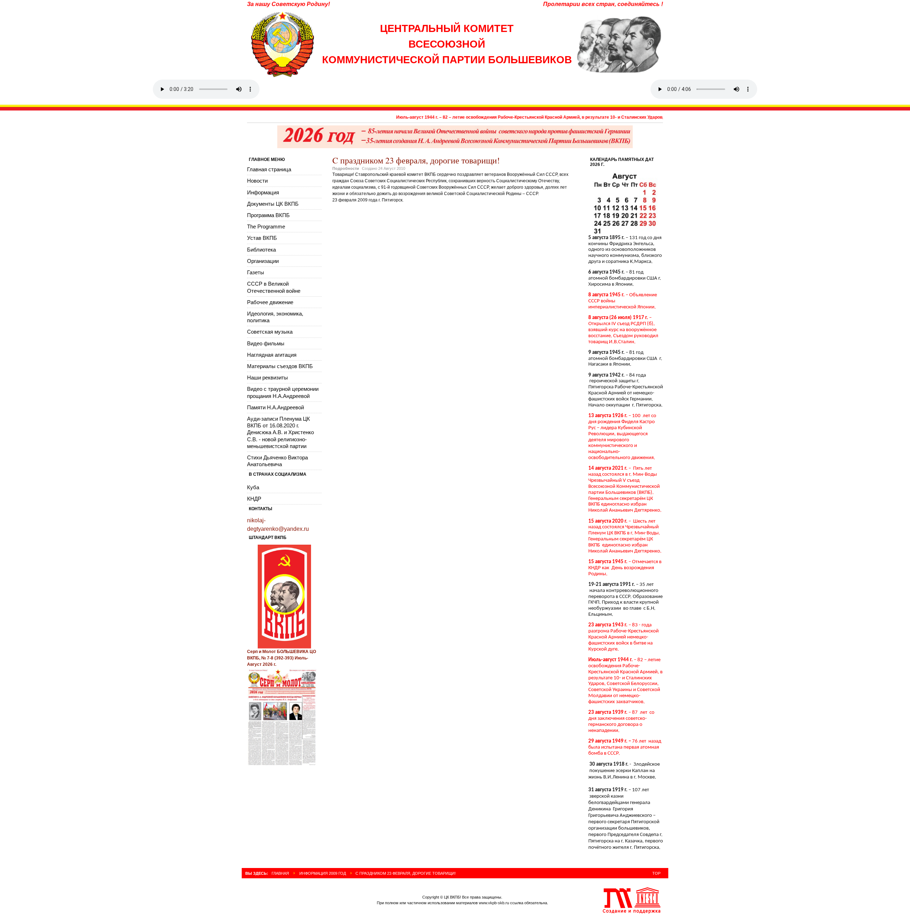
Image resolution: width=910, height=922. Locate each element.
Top (656, 873)
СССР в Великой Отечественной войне (273, 287)
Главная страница (269, 169)
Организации (263, 261)
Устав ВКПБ (262, 238)
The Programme (266, 226)
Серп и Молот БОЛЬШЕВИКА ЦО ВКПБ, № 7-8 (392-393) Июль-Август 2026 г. (281, 658)
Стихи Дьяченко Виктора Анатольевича (277, 460)
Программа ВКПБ (268, 215)
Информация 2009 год (322, 873)
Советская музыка (270, 332)
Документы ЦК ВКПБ (273, 204)
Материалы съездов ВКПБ (280, 366)
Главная (280, 873)
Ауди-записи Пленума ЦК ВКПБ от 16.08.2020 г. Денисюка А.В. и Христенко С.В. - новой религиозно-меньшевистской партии (280, 432)
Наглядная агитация (271, 355)
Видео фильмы (265, 343)
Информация (263, 192)
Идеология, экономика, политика (275, 317)
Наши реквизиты (267, 377)
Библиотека (261, 250)
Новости (257, 181)
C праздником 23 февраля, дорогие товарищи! (416, 160)
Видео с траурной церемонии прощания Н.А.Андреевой (282, 392)
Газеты (255, 272)
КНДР (254, 499)
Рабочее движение (270, 302)
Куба (253, 487)
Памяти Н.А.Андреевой (275, 407)
